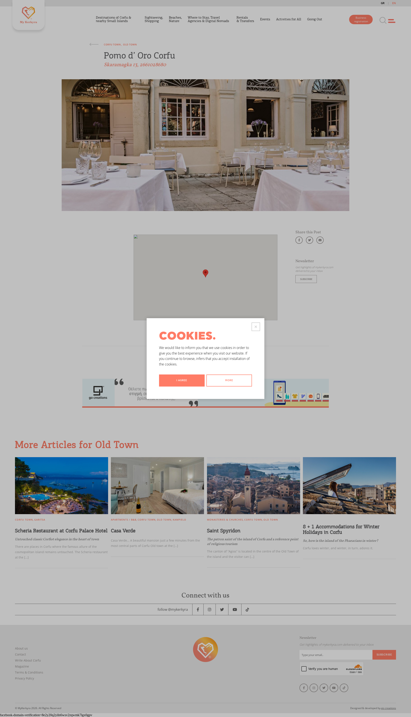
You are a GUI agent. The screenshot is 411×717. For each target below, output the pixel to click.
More (229, 380)
